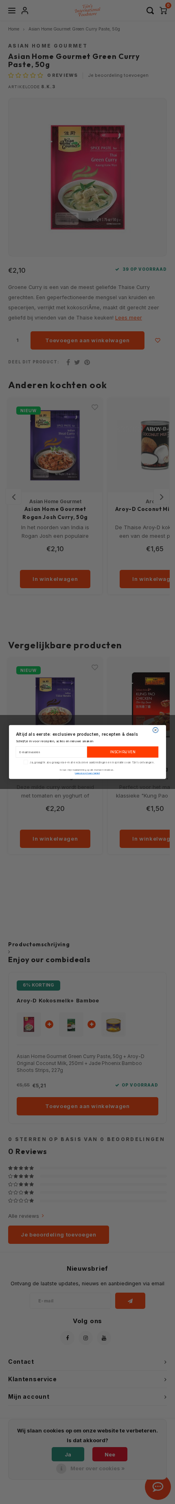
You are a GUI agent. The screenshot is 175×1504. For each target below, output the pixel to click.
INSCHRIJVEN (122, 752)
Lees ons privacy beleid (87, 773)
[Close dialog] (155, 729)
